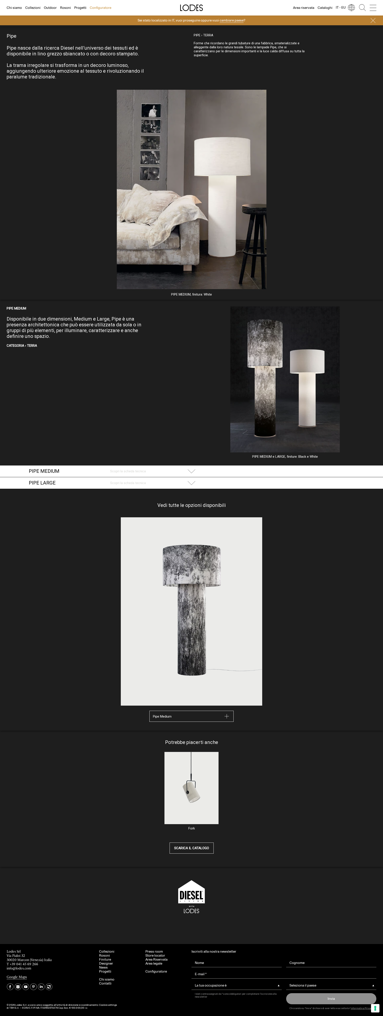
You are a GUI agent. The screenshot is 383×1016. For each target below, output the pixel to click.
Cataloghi (325, 7)
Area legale (153, 963)
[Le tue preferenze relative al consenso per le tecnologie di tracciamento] (375, 1008)
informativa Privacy (362, 1008)
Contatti (105, 983)
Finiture (105, 959)
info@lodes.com (19, 968)
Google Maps (17, 977)
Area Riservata (156, 959)
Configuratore (100, 7)
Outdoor (50, 7)
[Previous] (59, 202)
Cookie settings (108, 1005)
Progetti (80, 7)
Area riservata (303, 7)
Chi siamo (14, 7)
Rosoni (65, 7)
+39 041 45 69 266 (24, 964)
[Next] (323, 185)
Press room (154, 951)
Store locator (155, 955)
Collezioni (33, 7)
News (103, 967)
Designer (106, 963)
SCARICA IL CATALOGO (191, 848)
